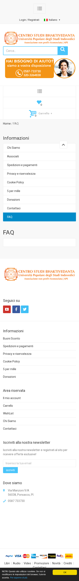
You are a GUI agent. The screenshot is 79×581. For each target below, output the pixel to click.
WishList (8, 413)
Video (27, 563)
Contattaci (13, 208)
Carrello (8, 405)
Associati (13, 156)
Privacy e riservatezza (21, 173)
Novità (56, 563)
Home (7, 123)
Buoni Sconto (11, 338)
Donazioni (13, 199)
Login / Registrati (29, 19)
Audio (16, 563)
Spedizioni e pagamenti (22, 165)
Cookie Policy (15, 182)
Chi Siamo (13, 147)
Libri (7, 563)
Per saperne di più (18, 577)
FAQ (9, 217)
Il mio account (12, 398)
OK (64, 572)
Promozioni (41, 563)
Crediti (68, 563)
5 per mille (13, 191)
